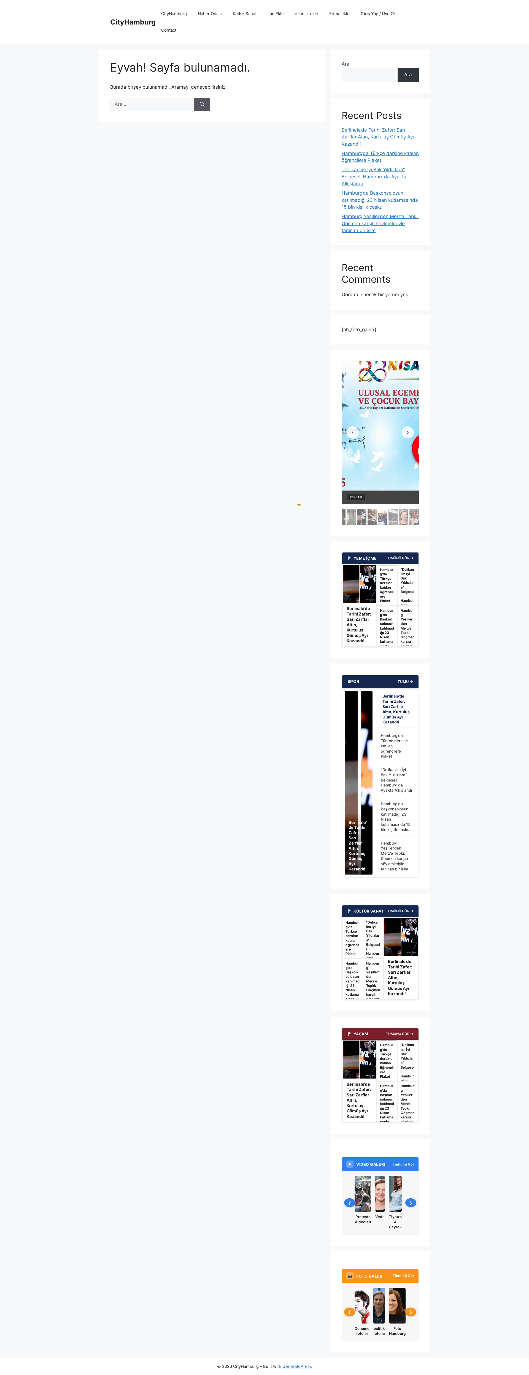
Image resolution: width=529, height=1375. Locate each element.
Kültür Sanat (245, 13)
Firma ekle (339, 13)
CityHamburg (133, 22)
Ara (345, 64)
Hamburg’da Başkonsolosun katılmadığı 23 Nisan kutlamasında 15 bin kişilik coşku (380, 200)
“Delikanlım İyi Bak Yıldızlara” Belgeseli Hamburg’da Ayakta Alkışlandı (374, 176)
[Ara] (202, 104)
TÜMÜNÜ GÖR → (400, 558)
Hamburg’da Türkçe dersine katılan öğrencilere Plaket (394, 746)
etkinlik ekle (306, 13)
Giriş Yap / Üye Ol (378, 13)
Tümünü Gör (403, 1164)
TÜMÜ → (405, 681)
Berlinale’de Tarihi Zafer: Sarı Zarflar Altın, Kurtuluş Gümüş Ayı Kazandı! (378, 137)
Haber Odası (210, 13)
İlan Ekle (276, 13)
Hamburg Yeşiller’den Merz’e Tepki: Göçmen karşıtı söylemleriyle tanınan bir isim (380, 223)
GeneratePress (297, 1366)
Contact (168, 30)
